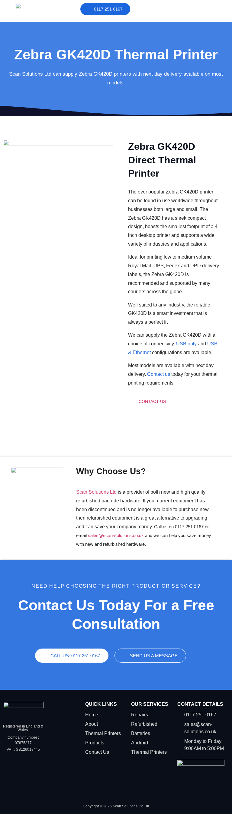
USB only (186, 343)
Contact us (158, 374)
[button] (193, 8)
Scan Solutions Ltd (96, 492)
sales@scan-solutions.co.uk (116, 535)
